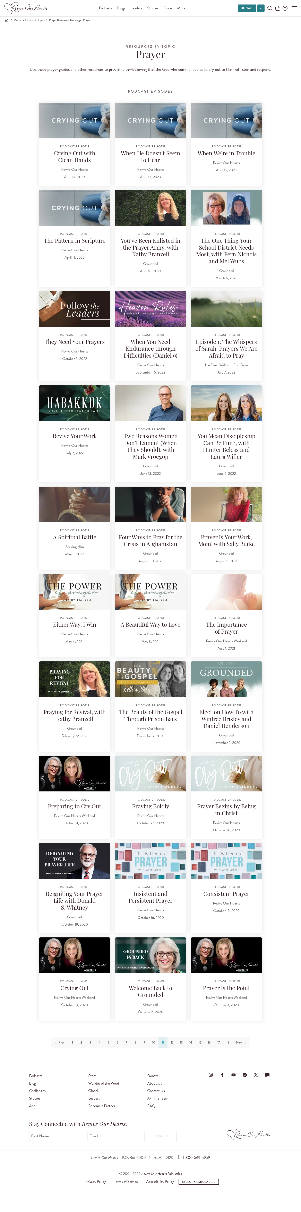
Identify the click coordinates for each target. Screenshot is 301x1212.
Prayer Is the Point (226, 989)
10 (153, 1042)
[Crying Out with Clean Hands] (74, 120)
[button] (293, 8)
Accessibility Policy (160, 1181)
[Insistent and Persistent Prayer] (150, 861)
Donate (247, 8)
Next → (241, 1042)
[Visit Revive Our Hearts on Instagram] (210, 1075)
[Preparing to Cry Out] (74, 773)
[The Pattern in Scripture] (74, 208)
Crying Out (74, 989)
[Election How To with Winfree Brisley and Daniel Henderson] (226, 679)
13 (181, 1042)
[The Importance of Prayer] (226, 592)
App (32, 1106)
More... (182, 8)
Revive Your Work (75, 437)
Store (167, 8)
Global (93, 1091)
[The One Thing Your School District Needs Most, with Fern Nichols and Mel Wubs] (226, 208)
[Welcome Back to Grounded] (150, 955)
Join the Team (157, 1098)
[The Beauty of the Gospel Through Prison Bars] (150, 679)
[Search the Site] (270, 8)
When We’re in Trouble (226, 154)
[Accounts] (284, 8)
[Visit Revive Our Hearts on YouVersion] (267, 1075)
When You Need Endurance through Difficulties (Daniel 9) (150, 349)
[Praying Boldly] (150, 773)
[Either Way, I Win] (74, 592)
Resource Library (23, 20)
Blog (32, 1083)
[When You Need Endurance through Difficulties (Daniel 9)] (150, 309)
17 (218, 1042)
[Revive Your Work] (74, 403)
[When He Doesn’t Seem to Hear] (150, 120)
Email (93, 1136)
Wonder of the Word (103, 1083)
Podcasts (105, 8)
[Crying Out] (74, 955)
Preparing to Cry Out (74, 807)
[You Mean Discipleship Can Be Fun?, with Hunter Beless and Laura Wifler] (226, 403)
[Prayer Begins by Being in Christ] (226, 773)
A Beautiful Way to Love (150, 625)
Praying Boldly (150, 807)
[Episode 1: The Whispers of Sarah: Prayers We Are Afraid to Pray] (226, 309)
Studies (152, 8)
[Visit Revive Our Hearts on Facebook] (222, 1075)
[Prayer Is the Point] (226, 955)
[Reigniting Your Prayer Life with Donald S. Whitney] (74, 861)
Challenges (37, 1091)
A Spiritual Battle (74, 538)
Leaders (136, 8)
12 (172, 1042)
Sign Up (161, 1136)
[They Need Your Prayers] (74, 309)
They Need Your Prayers (74, 342)
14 (190, 1042)
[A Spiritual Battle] (74, 504)
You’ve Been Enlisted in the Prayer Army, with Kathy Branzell (150, 248)
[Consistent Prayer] (226, 861)
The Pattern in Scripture (74, 241)
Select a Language (197, 1182)
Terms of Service (126, 1181)
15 (200, 1042)
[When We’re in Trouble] (226, 120)
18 (227, 1042)
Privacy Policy (95, 1181)
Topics (41, 20)
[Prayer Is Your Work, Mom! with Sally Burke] (226, 504)
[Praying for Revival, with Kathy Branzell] (74, 679)
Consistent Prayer (226, 894)
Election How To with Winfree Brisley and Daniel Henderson (226, 719)
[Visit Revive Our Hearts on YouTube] (233, 1075)
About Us (154, 1083)
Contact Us (156, 1091)
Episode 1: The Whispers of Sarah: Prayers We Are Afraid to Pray (226, 349)
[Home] (6, 20)
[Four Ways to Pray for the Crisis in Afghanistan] (150, 504)
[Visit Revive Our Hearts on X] (256, 1075)
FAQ (151, 1106)
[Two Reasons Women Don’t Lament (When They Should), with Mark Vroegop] (150, 403)
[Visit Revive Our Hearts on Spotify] (244, 1075)
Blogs (121, 8)
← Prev (59, 1042)
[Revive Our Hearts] (26, 8)
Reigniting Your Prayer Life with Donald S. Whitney (74, 901)
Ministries (161, 1173)
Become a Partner (101, 1106)
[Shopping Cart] (277, 8)
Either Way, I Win (74, 625)
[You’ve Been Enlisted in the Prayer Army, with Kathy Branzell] (150, 208)
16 (209, 1042)
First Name (40, 1136)
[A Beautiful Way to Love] (150, 592)
